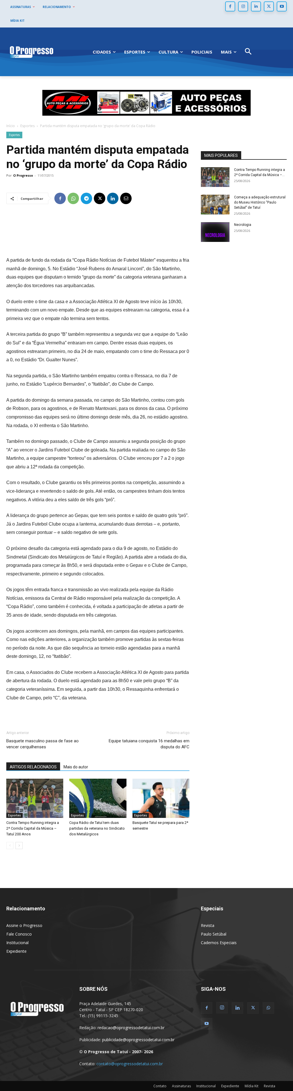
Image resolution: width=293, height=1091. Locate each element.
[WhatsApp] (73, 198)
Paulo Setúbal (213, 934)
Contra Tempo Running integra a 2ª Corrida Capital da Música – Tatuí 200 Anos (32, 828)
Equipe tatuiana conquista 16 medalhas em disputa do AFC (149, 743)
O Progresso (23, 175)
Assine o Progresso (24, 925)
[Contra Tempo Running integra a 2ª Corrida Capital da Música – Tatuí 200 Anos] (34, 798)
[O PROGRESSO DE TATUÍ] (31, 52)
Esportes (27, 125)
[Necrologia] (215, 232)
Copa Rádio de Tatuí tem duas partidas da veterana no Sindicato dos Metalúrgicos (97, 828)
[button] (248, 52)
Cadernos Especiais (219, 942)
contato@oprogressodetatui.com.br (129, 1063)
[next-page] (19, 845)
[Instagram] (243, 6)
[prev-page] (9, 845)
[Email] (126, 198)
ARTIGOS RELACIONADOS (33, 767)
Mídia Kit (251, 1086)
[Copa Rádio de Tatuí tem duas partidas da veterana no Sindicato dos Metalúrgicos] (97, 798)
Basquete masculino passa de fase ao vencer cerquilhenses (42, 743)
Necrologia (242, 225)
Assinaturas (181, 1086)
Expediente (16, 951)
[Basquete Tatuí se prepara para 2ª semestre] (160, 798)
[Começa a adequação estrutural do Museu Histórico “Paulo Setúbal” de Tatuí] (215, 204)
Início (10, 125)
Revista (207, 925)
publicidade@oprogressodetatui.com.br (138, 1039)
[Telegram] (86, 198)
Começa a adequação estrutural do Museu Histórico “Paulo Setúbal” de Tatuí (260, 202)
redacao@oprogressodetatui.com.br (131, 1027)
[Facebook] (230, 6)
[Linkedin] (256, 6)
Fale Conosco (19, 934)
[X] (269, 6)
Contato (160, 1086)
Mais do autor (76, 767)
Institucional (17, 942)
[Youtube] (282, 6)
